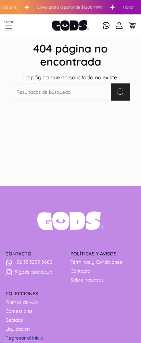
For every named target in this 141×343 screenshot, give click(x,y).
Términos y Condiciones (96, 262)
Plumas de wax (22, 302)
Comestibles (19, 311)
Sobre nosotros (87, 280)
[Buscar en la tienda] (120, 92)
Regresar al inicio (24, 338)
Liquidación (17, 329)
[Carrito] (132, 25)
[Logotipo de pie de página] (70, 220)
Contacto (80, 271)
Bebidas (14, 320)
